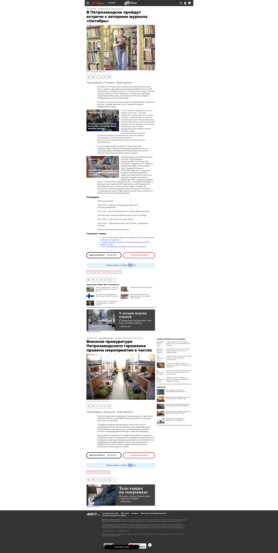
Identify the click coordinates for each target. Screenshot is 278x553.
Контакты (135, 513)
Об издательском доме (110, 513)
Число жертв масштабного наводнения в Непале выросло (176, 390)
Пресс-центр (125, 513)
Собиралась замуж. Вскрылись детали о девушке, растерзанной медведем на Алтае (177, 379)
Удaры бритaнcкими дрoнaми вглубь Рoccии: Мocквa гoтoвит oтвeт (178, 397)
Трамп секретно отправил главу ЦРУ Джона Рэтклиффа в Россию (178, 412)
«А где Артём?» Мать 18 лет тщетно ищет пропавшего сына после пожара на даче (178, 350)
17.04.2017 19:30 (91, 9)
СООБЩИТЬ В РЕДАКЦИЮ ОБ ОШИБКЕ (114, 515)
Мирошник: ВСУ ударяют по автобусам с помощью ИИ (175, 419)
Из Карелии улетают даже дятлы (141, 287)
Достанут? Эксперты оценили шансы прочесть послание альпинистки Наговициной (178, 372)
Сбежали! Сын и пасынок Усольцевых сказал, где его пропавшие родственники (179, 357)
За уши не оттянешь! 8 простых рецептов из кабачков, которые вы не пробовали (178, 365)
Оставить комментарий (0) (139, 255)
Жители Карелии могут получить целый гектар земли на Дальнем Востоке (107, 289)
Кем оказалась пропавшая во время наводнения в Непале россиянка (177, 405)
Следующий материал (121, 547)
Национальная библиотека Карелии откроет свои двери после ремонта (140, 296)
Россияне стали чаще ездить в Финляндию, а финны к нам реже (107, 295)
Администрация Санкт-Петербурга (98, 401)
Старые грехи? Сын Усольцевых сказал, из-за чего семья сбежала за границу (178, 343)
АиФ (107, 72)
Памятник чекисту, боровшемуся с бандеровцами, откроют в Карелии (107, 303)
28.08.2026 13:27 (91, 338)
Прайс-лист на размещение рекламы (153, 513)
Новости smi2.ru (93, 332)
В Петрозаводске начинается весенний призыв (124, 247)
